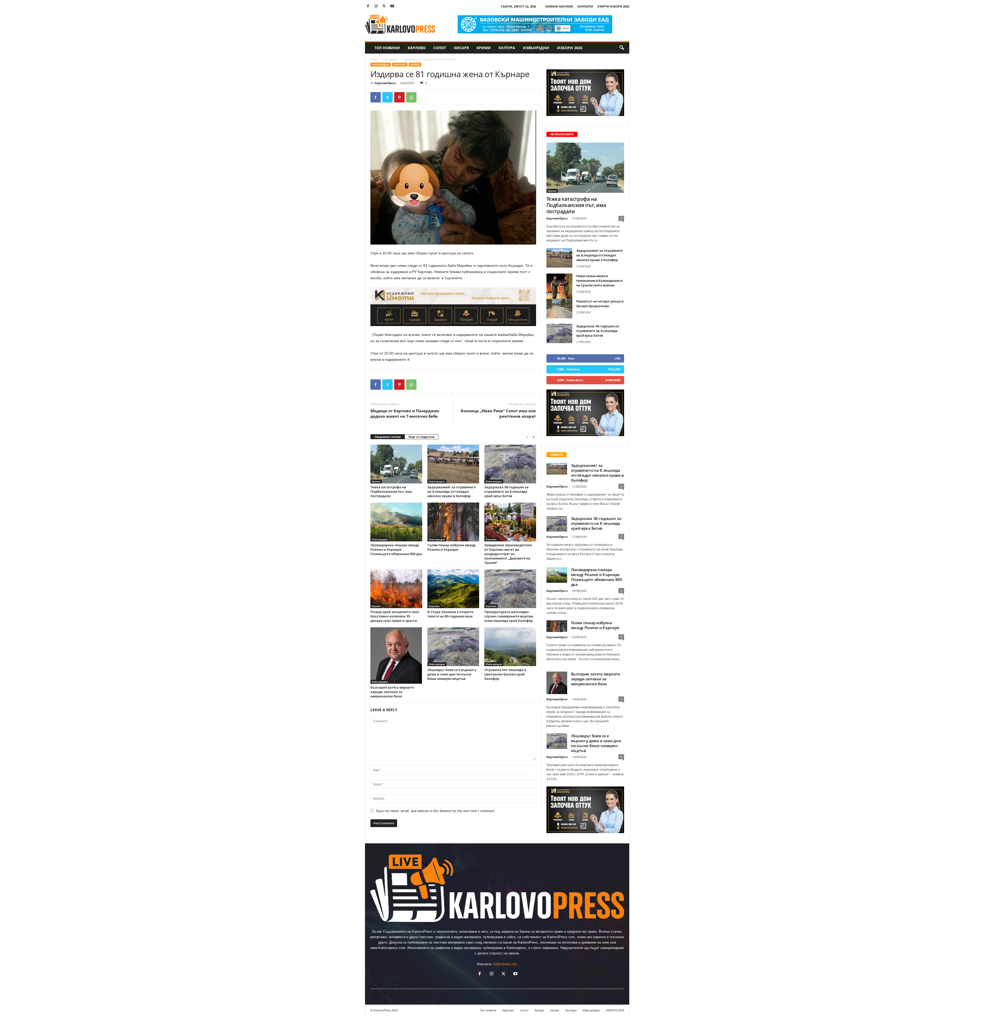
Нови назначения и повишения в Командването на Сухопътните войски (599, 281)
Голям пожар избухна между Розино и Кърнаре (451, 547)
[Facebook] (368, 6)
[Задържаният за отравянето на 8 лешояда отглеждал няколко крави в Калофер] (453, 464)
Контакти (585, 6)
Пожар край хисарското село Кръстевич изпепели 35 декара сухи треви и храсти (394, 616)
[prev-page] (527, 437)
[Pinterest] (399, 97)
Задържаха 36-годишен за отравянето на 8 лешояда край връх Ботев (506, 491)
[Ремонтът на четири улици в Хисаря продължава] (559, 308)
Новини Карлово (559, 6)
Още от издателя (421, 437)
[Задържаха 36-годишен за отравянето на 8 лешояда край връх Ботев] (510, 464)
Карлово (417, 47)
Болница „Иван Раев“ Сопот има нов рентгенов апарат (498, 413)
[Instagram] (376, 6)
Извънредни (536, 47)
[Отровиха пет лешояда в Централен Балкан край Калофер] (510, 646)
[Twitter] (384, 6)
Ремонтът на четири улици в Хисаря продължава (600, 303)
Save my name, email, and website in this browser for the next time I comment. (435, 811)
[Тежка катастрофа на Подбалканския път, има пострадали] (396, 464)
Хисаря (461, 47)
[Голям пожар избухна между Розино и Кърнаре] (453, 522)
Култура (507, 47)
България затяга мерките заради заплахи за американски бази (392, 691)
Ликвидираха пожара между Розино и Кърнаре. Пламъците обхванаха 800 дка (396, 549)
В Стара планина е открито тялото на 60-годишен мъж (450, 614)
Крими (484, 47)
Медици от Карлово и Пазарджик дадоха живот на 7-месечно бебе (404, 413)
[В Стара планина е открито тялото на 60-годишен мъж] (453, 588)
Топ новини (387, 47)
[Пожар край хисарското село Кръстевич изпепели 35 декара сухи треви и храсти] (396, 588)
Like (617, 358)
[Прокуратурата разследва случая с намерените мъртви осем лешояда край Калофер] (510, 588)
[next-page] (533, 437)
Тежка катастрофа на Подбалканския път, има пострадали (391, 491)
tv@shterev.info (505, 964)
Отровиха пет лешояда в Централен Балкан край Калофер (505, 674)
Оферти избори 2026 (613, 6)
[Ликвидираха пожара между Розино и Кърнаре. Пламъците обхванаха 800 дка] (396, 522)
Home (374, 59)
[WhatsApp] (411, 97)
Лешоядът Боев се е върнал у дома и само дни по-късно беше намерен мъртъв (451, 674)
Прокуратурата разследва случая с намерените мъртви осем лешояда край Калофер (508, 616)
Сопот (439, 47)
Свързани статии (388, 437)
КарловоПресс (385, 83)
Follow (614, 369)
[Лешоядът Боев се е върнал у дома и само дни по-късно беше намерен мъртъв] (453, 646)
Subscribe (612, 380)
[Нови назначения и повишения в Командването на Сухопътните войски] (559, 289)
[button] (621, 48)
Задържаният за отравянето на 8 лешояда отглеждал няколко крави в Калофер (451, 491)
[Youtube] (392, 6)
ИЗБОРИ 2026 (569, 47)
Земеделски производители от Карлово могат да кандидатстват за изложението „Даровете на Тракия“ (508, 554)
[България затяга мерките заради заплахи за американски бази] (396, 655)
